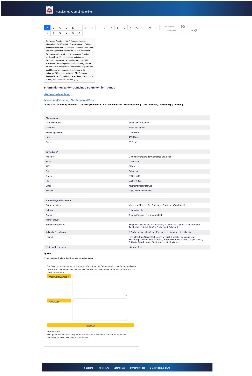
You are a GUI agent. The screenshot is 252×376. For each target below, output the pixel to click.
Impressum (103, 368)
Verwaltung (63, 100)
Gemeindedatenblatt (57, 94)
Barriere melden (137, 368)
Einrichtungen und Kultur (82, 100)
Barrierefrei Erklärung (160, 368)
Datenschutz (119, 368)
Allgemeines (51, 100)
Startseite (88, 368)
